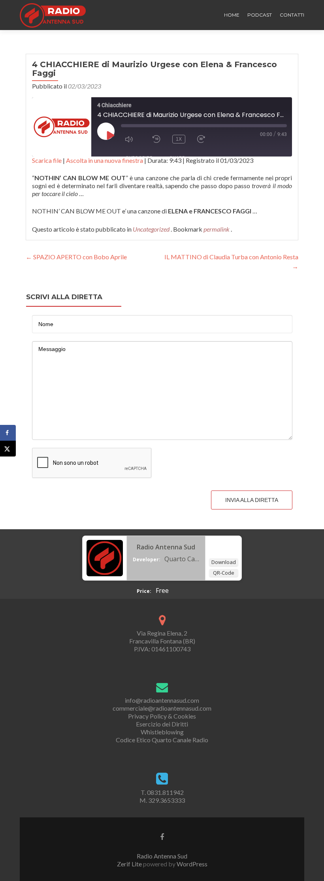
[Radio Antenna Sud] (105, 557)
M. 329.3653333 (162, 800)
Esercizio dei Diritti (162, 724)
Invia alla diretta (251, 500)
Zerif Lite (130, 864)
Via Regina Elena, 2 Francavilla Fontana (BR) (162, 637)
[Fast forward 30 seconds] (205, 139)
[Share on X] (8, 449)
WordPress (191, 864)
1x (179, 139)
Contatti (292, 15)
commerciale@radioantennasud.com (162, 708)
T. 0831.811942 (162, 792)
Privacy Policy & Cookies (162, 716)
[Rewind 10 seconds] (156, 139)
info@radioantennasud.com (162, 700)
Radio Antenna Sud (166, 547)
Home (231, 15)
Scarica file (47, 160)
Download (223, 562)
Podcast (259, 15)
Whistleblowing (162, 732)
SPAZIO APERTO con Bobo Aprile (76, 256)
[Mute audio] (133, 139)
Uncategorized (151, 229)
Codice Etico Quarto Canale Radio (162, 739)
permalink (217, 229)
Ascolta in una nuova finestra (104, 160)
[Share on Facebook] (8, 433)
